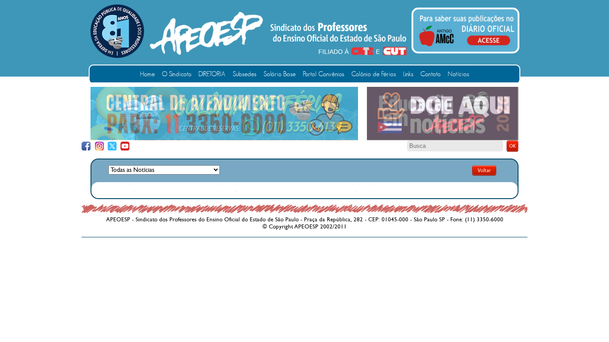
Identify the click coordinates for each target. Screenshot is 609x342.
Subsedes (244, 74)
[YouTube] (125, 146)
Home (147, 74)
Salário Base (279, 74)
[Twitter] (112, 146)
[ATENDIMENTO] (224, 138)
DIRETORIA (212, 74)
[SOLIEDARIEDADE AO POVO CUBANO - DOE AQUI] (442, 138)
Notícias (458, 74)
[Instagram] (99, 146)
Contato (430, 74)
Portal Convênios (323, 74)
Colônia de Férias (373, 74)
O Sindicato (176, 74)
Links (408, 74)
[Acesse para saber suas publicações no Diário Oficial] (467, 47)
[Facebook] (86, 146)
